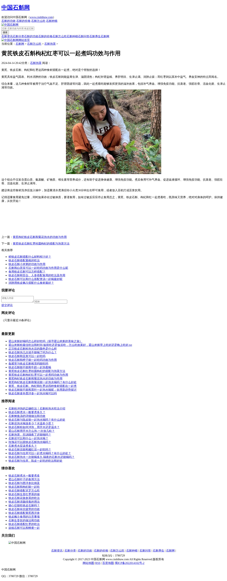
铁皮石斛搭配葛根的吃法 (24, 260)
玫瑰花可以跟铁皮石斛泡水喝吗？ (30, 442)
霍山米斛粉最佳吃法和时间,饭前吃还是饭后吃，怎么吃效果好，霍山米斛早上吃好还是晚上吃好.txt (70, 344)
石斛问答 (83, 36)
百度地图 (108, 562)
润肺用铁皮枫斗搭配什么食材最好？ (31, 282)
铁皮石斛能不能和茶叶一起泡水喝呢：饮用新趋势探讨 (43, 389)
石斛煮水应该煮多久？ (23, 445)
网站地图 (88, 562)
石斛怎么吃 (38, 20)
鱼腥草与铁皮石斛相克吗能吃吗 (28, 363)
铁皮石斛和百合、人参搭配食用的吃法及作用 (37, 275)
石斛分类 (18, 36)
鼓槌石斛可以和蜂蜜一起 (24, 527)
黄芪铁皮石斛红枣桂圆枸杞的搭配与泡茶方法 (41, 243)
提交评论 (7, 305)
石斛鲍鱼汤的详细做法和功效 (27, 415)
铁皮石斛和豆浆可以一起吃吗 (27, 356)
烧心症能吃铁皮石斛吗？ (24, 505)
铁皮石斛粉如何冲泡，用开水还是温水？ (34, 427)
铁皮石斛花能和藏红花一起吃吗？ (30, 449)
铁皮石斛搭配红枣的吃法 (24, 524)
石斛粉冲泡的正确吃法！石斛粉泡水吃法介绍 (37, 408)
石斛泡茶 (50, 43)
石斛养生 (95, 36)
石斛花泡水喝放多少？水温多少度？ (31, 423)
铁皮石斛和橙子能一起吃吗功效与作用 (33, 359)
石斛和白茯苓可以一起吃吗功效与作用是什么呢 (38, 267)
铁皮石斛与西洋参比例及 (24, 483)
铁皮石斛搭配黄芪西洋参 (24, 512)
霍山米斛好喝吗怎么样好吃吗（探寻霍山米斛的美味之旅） (45, 341)
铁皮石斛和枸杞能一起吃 (24, 486)
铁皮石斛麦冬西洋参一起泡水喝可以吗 (33, 393)
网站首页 (24, 40)
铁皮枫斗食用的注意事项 (24, 516)
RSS (97, 562)
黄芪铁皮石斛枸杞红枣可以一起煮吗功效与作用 (38, 374)
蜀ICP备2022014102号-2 (129, 562)
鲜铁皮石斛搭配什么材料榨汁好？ (30, 256)
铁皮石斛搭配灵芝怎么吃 (24, 490)
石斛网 (105, 36)
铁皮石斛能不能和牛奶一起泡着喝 (30, 367)
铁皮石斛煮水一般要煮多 (24, 475)
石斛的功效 (8, 20)
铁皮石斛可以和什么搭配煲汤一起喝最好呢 (35, 279)
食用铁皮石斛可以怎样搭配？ (27, 271)
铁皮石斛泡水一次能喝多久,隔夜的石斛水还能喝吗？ (41, 456)
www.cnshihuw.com (41, 17)
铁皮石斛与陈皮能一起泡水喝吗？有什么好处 (37, 419)
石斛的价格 (23, 20)
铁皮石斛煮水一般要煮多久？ (27, 412)
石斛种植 (51, 20)
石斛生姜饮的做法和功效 (24, 520)
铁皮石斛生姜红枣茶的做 (24, 494)
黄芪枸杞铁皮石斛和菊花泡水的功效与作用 (40, 236)
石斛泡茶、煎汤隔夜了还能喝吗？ (30, 434)
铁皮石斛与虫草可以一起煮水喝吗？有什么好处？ (40, 453)
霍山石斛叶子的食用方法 (24, 479)
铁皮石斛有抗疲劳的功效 (24, 509)
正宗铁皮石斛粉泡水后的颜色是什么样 (33, 348)
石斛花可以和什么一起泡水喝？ (28, 438)
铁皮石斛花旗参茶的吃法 (24, 497)
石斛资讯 (7, 36)
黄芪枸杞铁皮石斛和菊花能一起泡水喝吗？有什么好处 (43, 382)
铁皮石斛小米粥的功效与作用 (27, 264)
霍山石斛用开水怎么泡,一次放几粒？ (32, 430)
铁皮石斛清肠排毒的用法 (24, 501)
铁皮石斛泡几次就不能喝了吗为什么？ (33, 352)
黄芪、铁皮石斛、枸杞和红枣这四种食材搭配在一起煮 (43, 385)
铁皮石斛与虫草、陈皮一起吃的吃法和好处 (35, 460)
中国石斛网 (15, 7)
